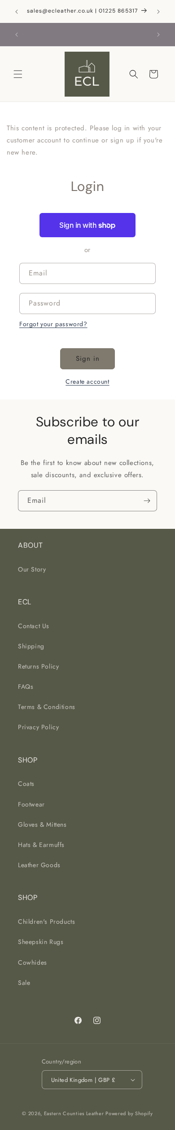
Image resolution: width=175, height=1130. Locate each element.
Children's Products (46, 921)
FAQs (25, 686)
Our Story (32, 569)
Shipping (31, 646)
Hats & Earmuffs (41, 844)
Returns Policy (38, 666)
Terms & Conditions (46, 706)
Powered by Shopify (129, 1113)
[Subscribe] (147, 500)
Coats (26, 783)
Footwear (31, 804)
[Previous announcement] (16, 12)
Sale (24, 982)
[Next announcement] (158, 12)
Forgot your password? (53, 323)
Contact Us (33, 625)
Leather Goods (39, 864)
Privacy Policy (38, 726)
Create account (87, 381)
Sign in (88, 358)
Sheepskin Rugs (40, 941)
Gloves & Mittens (42, 824)
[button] (18, 74)
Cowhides (32, 962)
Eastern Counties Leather (74, 1113)
